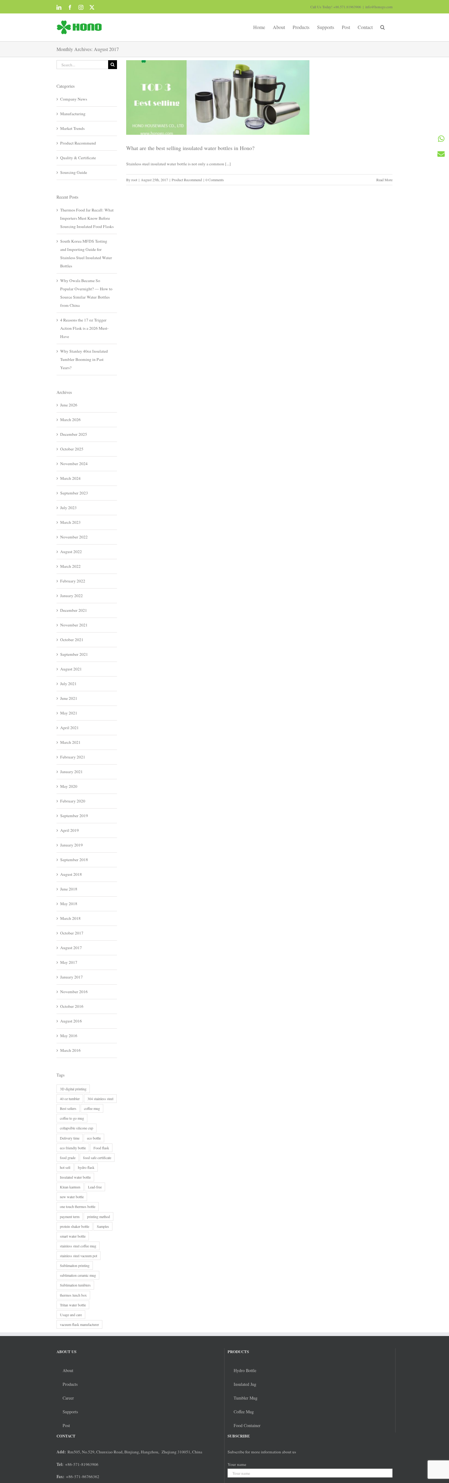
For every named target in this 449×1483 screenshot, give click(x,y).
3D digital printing (73, 1088)
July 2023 (68, 507)
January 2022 (71, 595)
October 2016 (71, 1006)
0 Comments (215, 179)
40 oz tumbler (70, 1098)
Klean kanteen (70, 1186)
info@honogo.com (378, 6)
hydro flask (86, 1167)
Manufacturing (73, 113)
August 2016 (71, 1021)
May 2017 (68, 962)
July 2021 (68, 683)
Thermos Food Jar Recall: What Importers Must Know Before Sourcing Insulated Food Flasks (87, 218)
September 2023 (74, 493)
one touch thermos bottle (77, 1206)
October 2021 (71, 639)
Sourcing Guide (73, 172)
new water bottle (72, 1196)
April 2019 (69, 830)
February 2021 (72, 757)
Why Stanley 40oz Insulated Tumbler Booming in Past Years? (84, 359)
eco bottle (94, 1138)
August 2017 (71, 947)
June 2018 (68, 889)
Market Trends (72, 128)
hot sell (65, 1167)
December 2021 (73, 610)
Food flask (101, 1147)
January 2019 (71, 845)
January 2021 (71, 771)
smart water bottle (73, 1236)
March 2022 (70, 566)
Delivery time (69, 1138)
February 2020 (72, 801)
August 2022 (71, 551)
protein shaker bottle (74, 1226)
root (134, 179)
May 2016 (68, 1035)
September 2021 (74, 654)
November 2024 (74, 463)
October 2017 (71, 933)
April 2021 (69, 727)
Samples (103, 1226)
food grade (67, 1157)
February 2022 (72, 581)
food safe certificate (97, 1157)
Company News (73, 99)
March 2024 (70, 478)
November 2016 (74, 991)
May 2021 (68, 713)
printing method (98, 1216)
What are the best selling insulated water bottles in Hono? (190, 148)
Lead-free (95, 1186)
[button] (382, 26)
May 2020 (68, 786)
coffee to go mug (72, 1118)
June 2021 (68, 698)
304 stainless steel (100, 1098)
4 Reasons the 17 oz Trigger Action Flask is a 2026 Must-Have (84, 328)
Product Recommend (187, 179)
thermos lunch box (73, 1295)
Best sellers (68, 1108)
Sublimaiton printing (74, 1265)
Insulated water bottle (75, 1177)
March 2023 (70, 522)
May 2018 (68, 903)
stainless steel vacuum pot (78, 1255)
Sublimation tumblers (75, 1285)
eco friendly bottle (73, 1147)
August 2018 (71, 874)
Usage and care (71, 1314)
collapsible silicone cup (76, 1127)
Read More (384, 179)
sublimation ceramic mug (78, 1275)
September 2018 (74, 859)
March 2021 (70, 742)
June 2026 (68, 405)
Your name (237, 1464)
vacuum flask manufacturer (79, 1324)
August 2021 (71, 669)
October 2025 (71, 449)
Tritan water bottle (73, 1304)
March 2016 (70, 1050)
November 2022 (74, 537)
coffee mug (92, 1108)
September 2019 (74, 815)
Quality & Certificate (78, 157)
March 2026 (70, 419)
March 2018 (70, 918)
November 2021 (74, 625)
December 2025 (73, 434)
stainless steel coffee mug (78, 1245)
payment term (69, 1216)
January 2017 (71, 977)
